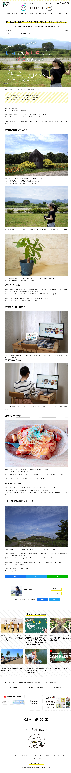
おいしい (23, 13)
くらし (15, 13)
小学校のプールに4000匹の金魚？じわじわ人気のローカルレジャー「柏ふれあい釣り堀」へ (36, 671)
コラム (51, 13)
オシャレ (32, 13)
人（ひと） (59, 13)
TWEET (36, 576)
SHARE (16, 576)
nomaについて (12, 756)
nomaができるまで (27, 767)
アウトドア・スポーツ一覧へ (36, 687)
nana (66, 30)
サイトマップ (48, 767)
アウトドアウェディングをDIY (59, 668)
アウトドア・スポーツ (12, 33)
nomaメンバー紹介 (23, 756)
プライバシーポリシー (38, 767)
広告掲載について (50, 756)
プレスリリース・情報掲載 (37, 756)
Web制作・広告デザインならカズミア (36, 758)
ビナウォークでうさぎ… (59, 687)
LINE (57, 576)
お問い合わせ (36, 763)
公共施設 (31, 33)
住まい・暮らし (22, 33)
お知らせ (8, 13)
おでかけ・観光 (42, 13)
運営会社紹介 (60, 756)
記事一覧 (56, 593)
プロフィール (55, 589)
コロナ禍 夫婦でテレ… (13, 687)
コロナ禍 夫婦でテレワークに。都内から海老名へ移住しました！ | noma (25, 117)
